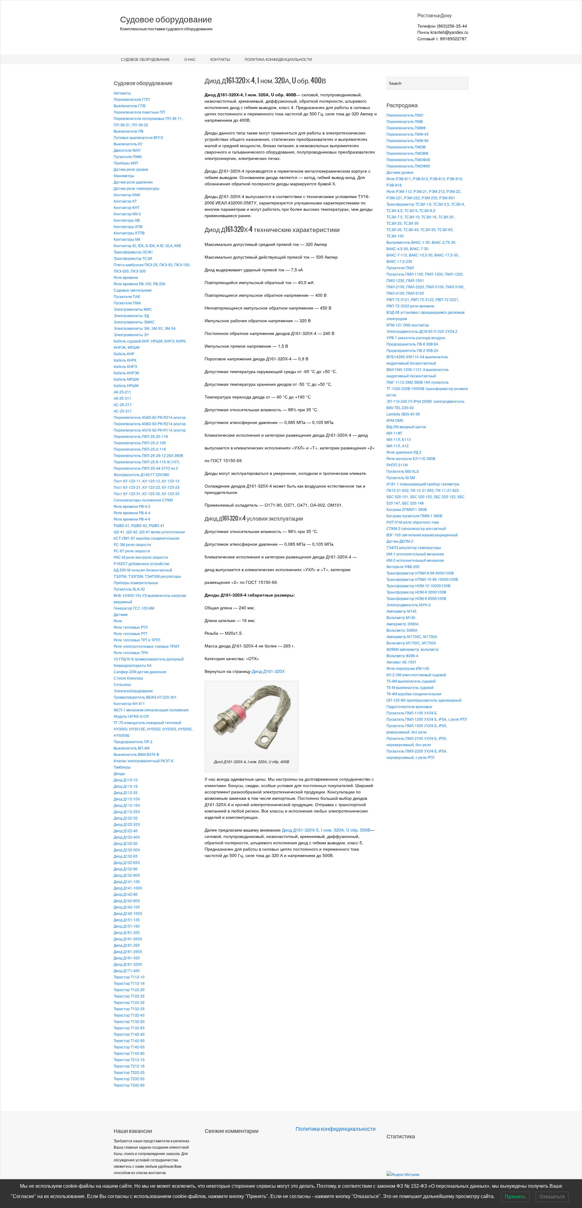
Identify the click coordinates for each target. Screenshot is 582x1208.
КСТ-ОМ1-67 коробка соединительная (146, 538)
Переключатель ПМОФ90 (408, 165)
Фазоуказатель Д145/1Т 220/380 (141, 474)
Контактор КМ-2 (127, 213)
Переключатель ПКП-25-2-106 (140, 442)
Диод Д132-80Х (127, 875)
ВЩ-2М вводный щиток (406, 426)
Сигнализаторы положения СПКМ (143, 499)
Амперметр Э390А (402, 623)
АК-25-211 (122, 391)
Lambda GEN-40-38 (403, 413)
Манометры (124, 175)
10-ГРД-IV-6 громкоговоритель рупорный (149, 658)
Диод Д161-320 (127, 957)
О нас (190, 59)
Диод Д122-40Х (127, 836)
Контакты (220, 59)
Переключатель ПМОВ (406, 146)
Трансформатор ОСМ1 (133, 251)
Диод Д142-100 (127, 906)
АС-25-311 (123, 410)
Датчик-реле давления (133, 181)
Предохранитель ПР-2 (133, 741)
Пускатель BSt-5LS (402, 471)
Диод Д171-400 (127, 970)
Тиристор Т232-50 (129, 1078)
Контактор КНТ (126, 207)
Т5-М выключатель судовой (409, 687)
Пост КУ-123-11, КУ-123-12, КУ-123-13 (146, 480)
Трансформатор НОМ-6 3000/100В (416, 591)
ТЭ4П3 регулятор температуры (413, 547)
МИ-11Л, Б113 (398, 439)
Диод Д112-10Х (127, 798)
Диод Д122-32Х (127, 824)
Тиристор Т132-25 (129, 1008)
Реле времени (126, 277)
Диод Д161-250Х (128, 951)
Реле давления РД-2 (403, 452)
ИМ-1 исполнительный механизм (415, 553)
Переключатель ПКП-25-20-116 (141, 436)
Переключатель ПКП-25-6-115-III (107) (146, 461)
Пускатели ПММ (128, 156)
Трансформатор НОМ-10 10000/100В (418, 585)
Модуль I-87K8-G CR (131, 716)
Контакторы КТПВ (129, 232)
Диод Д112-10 (126, 779)
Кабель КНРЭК (126, 372)
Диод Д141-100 (127, 881)
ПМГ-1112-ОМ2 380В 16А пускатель (417, 382)
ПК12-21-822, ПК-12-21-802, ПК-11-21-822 (422, 490)
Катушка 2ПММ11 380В (406, 509)
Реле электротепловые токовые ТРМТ (146, 646)
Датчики (121, 614)
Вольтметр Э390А (401, 630)
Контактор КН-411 (129, 703)
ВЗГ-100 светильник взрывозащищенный (422, 534)
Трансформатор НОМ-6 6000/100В (416, 598)
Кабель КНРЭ (125, 366)
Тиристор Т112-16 (129, 983)
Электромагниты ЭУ (131, 334)
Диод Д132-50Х (127, 849)
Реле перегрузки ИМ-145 (407, 668)
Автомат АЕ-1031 (401, 661)
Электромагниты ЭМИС (134, 321)
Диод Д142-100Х (128, 913)
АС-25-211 (123, 404)
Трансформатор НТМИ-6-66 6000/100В (420, 572)
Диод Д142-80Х (127, 900)
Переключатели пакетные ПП (139, 111)
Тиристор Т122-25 (129, 995)
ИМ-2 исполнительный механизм (415, 560)
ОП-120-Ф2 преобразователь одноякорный (423, 700)
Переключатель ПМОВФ (407, 153)
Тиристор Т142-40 (129, 1034)
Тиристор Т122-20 (129, 989)
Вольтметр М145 (400, 617)
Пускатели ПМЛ (400, 267)
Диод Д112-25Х (127, 811)
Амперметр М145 (401, 611)
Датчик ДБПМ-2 (399, 541)
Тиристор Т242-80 (129, 1084)
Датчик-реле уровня (131, 169)
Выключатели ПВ (128, 131)
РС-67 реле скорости (132, 550)
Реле (118, 620)
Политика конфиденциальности (278, 59)
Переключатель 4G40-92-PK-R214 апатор (150, 417)
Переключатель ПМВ (404, 121)
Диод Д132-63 (126, 856)
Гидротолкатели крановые (409, 706)
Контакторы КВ (127, 220)
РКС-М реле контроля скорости (141, 557)
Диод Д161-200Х (128, 938)
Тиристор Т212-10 (129, 1059)
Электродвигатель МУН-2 (408, 604)
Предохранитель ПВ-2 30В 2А (412, 350)
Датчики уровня (399, 172)
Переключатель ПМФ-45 (407, 134)
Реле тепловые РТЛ (131, 627)
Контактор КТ (125, 201)
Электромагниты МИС (133, 309)
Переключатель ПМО (404, 114)
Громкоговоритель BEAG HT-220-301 (145, 697)
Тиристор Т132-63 (129, 1027)
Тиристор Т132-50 (129, 1021)
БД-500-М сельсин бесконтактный (143, 569)
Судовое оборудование (166, 19)
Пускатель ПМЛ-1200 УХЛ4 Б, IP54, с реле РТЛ (426, 719)
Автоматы (122, 92)
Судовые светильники (133, 290)
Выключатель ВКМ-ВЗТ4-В (136, 754)
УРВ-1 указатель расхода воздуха (415, 337)
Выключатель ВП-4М (131, 747)
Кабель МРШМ (126, 379)
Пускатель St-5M (400, 477)
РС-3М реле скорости (132, 544)
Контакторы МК (127, 239)
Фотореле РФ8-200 (403, 566)
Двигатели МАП (127, 150)
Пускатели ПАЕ (127, 296)
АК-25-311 (122, 398)
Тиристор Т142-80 (129, 1053)
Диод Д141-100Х (128, 887)
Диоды (119, 773)
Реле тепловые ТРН (131, 652)
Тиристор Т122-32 (129, 1002)
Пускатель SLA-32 (129, 588)
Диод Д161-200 (127, 932)
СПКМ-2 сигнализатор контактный (416, 528)
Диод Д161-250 (127, 945)
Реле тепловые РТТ (130, 633)
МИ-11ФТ (394, 432)
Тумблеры (122, 766)
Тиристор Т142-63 (129, 1046)
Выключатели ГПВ (130, 105)
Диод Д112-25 (126, 792)
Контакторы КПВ (128, 226)
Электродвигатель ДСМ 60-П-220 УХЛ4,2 (421, 331)
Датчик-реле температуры (136, 188)
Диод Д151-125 (127, 919)
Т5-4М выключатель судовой (411, 680)
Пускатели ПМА (127, 302)
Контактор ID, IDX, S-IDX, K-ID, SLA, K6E (147, 245)
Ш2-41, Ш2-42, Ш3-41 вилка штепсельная (149, 531)
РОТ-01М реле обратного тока (412, 522)
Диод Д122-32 (126, 817)
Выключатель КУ (128, 143)
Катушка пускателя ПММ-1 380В (414, 515)
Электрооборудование (133, 690)
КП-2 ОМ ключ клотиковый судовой (416, 674)
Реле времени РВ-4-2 (132, 506)
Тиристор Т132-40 (129, 1015)
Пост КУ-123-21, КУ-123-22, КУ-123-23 (146, 487)
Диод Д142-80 (126, 894)
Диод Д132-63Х (127, 862)
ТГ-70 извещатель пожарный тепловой (147, 722)
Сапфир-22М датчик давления (140, 671)
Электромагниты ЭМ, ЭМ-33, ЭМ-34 (145, 328)
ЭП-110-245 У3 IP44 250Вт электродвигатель (425, 401)
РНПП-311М (397, 464)
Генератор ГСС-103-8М (134, 608)
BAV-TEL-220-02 (400, 407)
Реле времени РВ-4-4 (132, 512)
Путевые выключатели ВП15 (138, 137)
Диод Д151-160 (127, 925)
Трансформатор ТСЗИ (133, 258)
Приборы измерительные (136, 582)
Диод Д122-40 (126, 830)
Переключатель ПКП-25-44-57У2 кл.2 (146, 468)
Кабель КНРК (125, 359)
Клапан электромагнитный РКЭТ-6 (143, 760)
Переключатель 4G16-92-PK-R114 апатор (150, 429)
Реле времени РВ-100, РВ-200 (140, 283)
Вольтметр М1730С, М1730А (411, 642)
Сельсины (122, 684)
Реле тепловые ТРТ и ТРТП (137, 639)
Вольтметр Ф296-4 (402, 655)
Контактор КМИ (127, 194)
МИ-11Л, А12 (397, 445)
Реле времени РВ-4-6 (132, 518)
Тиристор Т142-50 (129, 1040)
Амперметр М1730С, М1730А (411, 636)
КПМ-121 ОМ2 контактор (407, 324)
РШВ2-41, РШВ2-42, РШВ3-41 (139, 525)
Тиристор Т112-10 (129, 976)
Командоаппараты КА (133, 665)
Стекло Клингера (128, 677)
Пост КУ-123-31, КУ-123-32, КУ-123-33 (146, 493)
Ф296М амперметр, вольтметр (412, 649)
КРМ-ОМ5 (394, 420)
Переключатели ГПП (132, 99)
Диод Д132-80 (126, 868)
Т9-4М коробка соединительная (413, 693)
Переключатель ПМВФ (406, 127)
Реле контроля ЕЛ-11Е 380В (410, 458)
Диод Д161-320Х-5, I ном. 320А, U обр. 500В (326, 830)
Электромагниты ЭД (131, 315)
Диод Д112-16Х (127, 805)
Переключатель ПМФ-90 (407, 140)
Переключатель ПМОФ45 (408, 159)
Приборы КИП (126, 162)
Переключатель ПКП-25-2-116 (140, 449)
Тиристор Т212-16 (129, 1065)
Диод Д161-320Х (128, 964)
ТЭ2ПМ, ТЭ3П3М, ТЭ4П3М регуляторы (147, 576)
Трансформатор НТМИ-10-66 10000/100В (422, 579)
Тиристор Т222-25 (129, 1072)
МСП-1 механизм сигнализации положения (151, 709)
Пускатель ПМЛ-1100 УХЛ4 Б (411, 712)
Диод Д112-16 (126, 786)
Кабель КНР (124, 353)
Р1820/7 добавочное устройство (141, 563)
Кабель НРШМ (126, 385)
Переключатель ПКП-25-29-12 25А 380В (148, 455)
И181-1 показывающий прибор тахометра (422, 483)
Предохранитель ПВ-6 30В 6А (412, 343)
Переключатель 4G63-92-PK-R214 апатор (150, 423)
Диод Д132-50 (126, 843)
